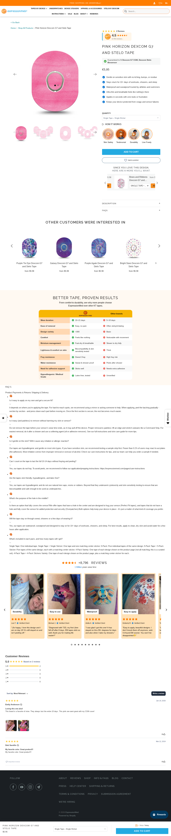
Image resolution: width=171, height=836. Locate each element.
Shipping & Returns (102, 786)
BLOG (76, 14)
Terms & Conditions (72, 794)
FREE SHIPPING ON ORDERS (85, 3)
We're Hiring (67, 802)
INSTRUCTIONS (58, 14)
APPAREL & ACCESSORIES (91, 8)
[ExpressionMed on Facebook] (14, 787)
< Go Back (15, 22)
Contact (127, 778)
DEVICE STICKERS (71, 8)
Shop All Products (25, 28)
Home (13, 28)
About (63, 778)
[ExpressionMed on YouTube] (22, 787)
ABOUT (83, 14)
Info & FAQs (101, 778)
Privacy (93, 794)
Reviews (75, 778)
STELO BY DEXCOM (111, 8)
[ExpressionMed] (14, 11)
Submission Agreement (116, 794)
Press (62, 786)
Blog (115, 778)
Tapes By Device (38, 8)
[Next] (95, 74)
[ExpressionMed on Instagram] (31, 787)
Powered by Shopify (67, 816)
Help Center (78, 786)
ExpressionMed (72, 812)
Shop (87, 778)
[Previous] (15, 74)
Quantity (106, 113)
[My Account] (154, 3)
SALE (70, 14)
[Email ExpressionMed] (40, 787)
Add (131, 186)
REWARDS (94, 14)
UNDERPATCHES (56, 8)
